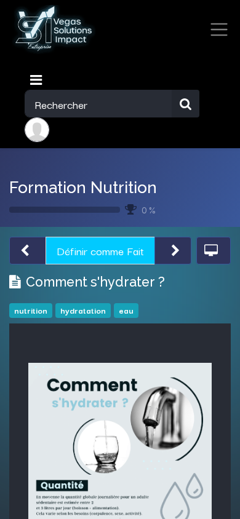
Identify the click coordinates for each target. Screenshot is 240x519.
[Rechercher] (185, 103)
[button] (27, 250)
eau (126, 310)
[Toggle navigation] (37, 80)
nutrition (30, 310)
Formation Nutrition (83, 187)
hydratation (83, 310)
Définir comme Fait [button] (100, 250)
